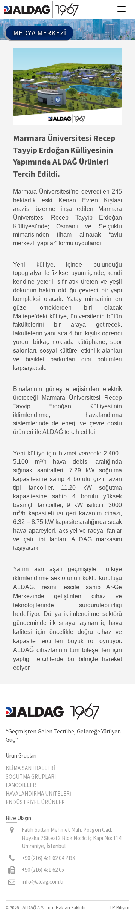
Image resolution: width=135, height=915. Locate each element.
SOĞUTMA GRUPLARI (31, 776)
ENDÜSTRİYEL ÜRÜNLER (35, 802)
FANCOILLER (21, 784)
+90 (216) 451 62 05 (43, 869)
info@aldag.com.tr (43, 881)
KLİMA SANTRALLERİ (30, 767)
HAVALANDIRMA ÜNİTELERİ (38, 793)
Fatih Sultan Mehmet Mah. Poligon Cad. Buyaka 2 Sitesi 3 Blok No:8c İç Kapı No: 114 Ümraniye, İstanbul (71, 837)
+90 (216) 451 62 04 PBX (48, 858)
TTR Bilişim (118, 907)
